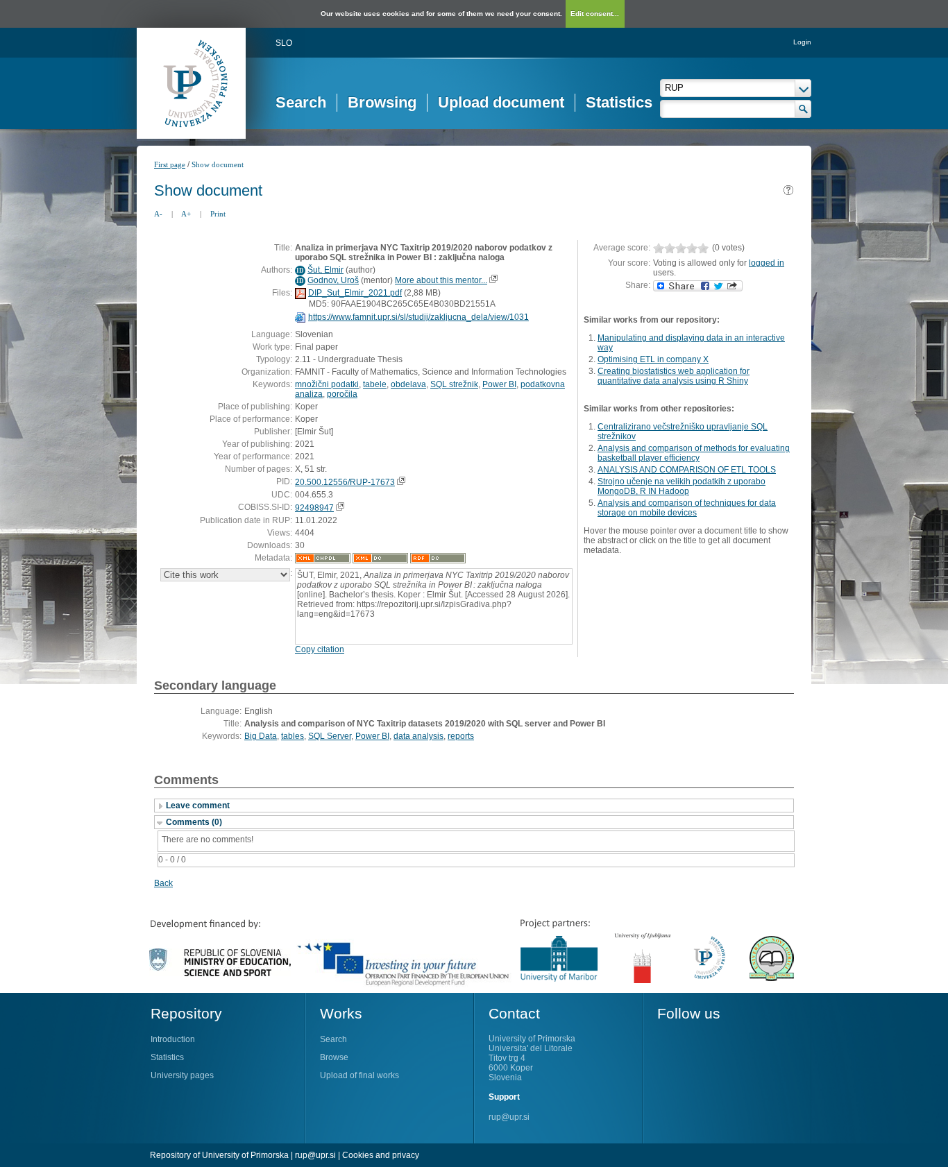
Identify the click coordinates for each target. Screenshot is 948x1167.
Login (802, 42)
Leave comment (198, 805)
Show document (218, 164)
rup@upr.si (509, 1117)
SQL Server (329, 736)
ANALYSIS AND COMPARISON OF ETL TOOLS (687, 470)
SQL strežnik (454, 384)
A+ (186, 214)
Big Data (260, 736)
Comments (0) (194, 822)
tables (292, 736)
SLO (284, 43)
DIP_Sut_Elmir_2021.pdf (355, 293)
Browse (334, 1057)
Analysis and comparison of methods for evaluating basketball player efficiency (694, 453)
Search (301, 102)
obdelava (408, 384)
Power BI (499, 384)
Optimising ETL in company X (653, 359)
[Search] (803, 109)
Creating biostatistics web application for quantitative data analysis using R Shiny (674, 376)
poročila (342, 394)
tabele (375, 384)
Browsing (382, 102)
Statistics (619, 102)
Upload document (501, 102)
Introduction (173, 1039)
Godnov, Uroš (333, 280)
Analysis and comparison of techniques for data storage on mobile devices (687, 508)
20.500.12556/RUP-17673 (345, 482)
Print (218, 214)
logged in (766, 263)
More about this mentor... (441, 280)
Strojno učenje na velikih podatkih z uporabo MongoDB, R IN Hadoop (681, 486)
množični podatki (327, 384)
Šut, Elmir (325, 270)
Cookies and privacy (380, 1155)
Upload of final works (359, 1075)
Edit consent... (594, 13)
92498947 (314, 508)
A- (158, 214)
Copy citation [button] (319, 649)
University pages (182, 1075)
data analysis (418, 736)
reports (461, 736)
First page (169, 164)
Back (163, 883)
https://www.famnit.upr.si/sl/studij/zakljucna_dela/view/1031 (418, 317)
